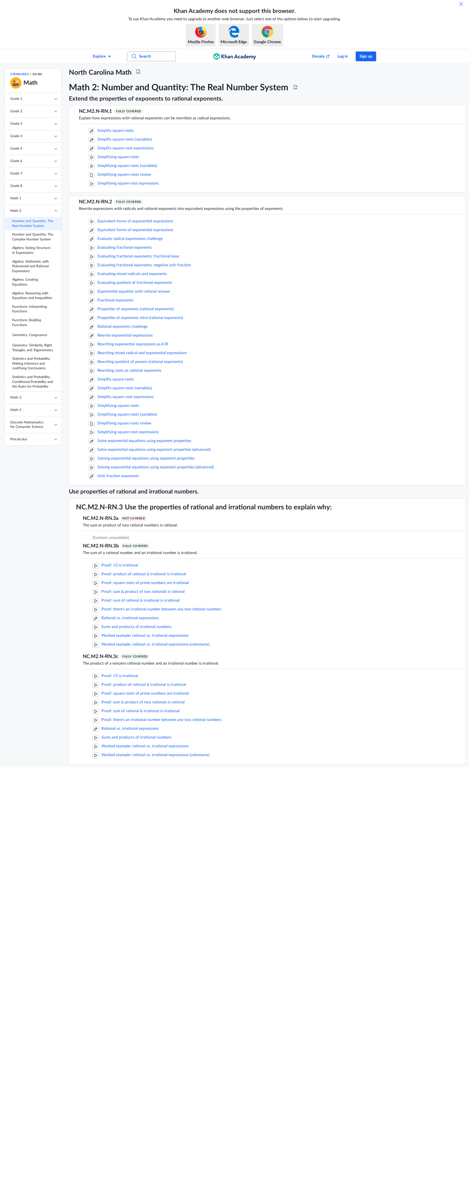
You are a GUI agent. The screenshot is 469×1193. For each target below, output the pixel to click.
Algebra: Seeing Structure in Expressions (31, 250)
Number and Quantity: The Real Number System (32, 223)
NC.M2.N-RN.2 (95, 201)
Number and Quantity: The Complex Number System (32, 237)
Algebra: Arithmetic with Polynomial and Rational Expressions (30, 266)
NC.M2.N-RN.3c (100, 656)
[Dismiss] (461, 4)
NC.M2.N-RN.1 (95, 111)
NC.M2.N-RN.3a (100, 518)
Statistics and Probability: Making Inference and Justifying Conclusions (31, 363)
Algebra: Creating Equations (25, 282)
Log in (343, 56)
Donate (318, 56)
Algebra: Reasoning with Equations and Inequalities (32, 296)
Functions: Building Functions (26, 323)
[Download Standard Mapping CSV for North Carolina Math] (138, 72)
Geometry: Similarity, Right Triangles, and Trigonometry (32, 348)
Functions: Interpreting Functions (29, 309)
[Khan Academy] (234, 56)
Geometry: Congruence (29, 335)
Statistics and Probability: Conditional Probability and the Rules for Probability (32, 381)
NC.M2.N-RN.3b (101, 546)
